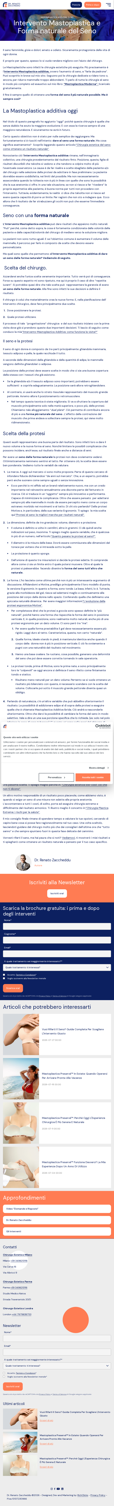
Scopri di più (46, 1420)
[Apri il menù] (108, 4)
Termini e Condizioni (25, 974)
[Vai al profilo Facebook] (54, 1489)
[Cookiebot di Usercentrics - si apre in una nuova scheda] (98, 726)
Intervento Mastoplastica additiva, (27, 71)
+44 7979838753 (21, 1314)
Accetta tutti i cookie (93, 777)
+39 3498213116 (19, 1260)
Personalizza (54, 777)
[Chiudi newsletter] (109, 879)
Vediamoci (68, 838)
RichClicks (82, 1495)
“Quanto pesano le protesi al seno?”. (73, 536)
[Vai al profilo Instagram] (52, 1489)
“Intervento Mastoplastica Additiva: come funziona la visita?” (60, 332)
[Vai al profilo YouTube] (58, 1489)
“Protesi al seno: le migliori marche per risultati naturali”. (50, 515)
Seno (70, 17)
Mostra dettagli (97, 768)
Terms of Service (59, 996)
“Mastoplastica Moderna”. (81, 84)
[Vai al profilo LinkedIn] (62, 1489)
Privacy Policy (45, 996)
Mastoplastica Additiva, (54, 17)
